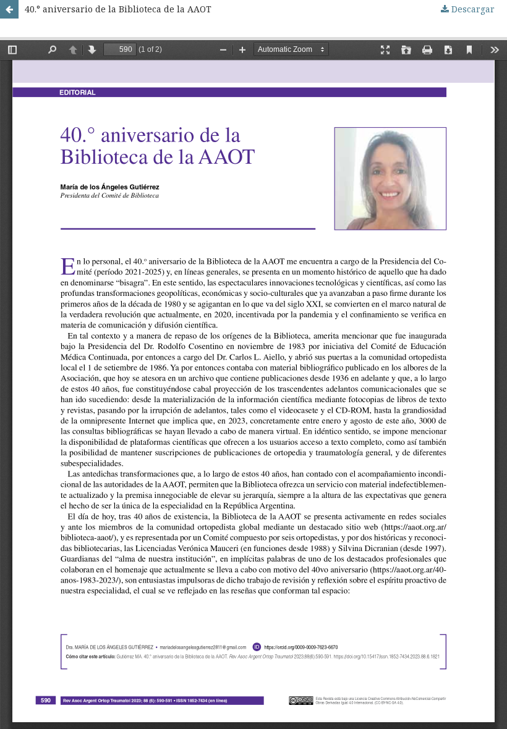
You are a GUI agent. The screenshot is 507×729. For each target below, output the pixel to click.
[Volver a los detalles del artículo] (9, 9)
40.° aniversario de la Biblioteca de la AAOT (118, 9)
